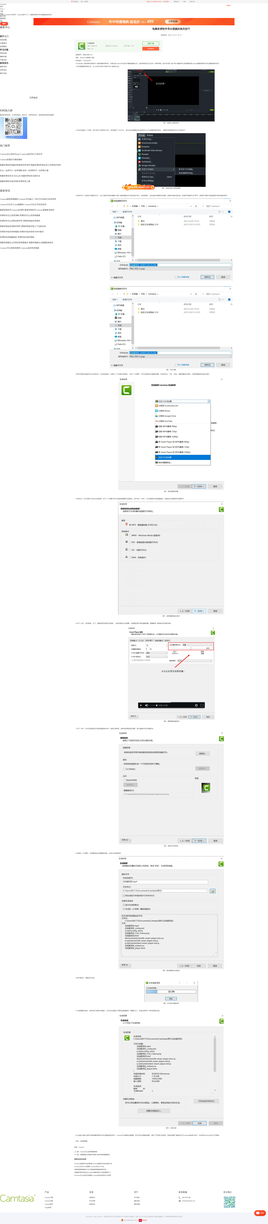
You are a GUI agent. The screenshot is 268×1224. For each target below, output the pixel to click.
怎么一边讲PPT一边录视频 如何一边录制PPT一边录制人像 (24, 170)
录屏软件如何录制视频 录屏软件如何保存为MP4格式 (22, 232)
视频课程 (3, 18)
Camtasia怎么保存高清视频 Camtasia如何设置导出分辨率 (92, 1175)
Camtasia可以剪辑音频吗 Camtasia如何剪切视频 (19, 248)
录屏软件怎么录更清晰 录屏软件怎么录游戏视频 (20, 215)
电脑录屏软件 (104, 63)
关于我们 (137, 1197)
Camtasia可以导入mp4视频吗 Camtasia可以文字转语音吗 (23, 204)
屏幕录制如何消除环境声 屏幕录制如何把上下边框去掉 (23, 226)
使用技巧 (92, 1197)
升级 (1, 14)
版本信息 (3, 73)
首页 (1, 6)
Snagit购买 (48, 1207)
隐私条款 (137, 1201)
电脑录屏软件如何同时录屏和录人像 (15, 181)
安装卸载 (3, 40)
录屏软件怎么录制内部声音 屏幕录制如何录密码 (20, 221)
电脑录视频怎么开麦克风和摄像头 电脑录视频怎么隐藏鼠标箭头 (26, 242)
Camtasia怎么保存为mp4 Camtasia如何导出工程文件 (21, 154)
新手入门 (4, 36)
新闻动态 (92, 1204)
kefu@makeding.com (188, 1201)
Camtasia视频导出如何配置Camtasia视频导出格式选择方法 (93, 1163)
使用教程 (3, 46)
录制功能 (3, 53)
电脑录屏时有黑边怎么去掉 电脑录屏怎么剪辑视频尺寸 (92, 1172)
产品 (1, 9)
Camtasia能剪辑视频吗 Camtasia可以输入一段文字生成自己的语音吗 (28, 199)
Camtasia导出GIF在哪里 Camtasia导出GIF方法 (89, 1166)
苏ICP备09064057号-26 (131, 1220)
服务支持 (3, 16)
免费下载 (150, 43)
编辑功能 (3, 56)
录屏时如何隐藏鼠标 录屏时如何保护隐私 (17, 237)
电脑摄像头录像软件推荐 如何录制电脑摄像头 (95, 1154)
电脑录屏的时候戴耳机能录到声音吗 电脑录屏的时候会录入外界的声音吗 (30, 165)
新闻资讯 (4, 63)
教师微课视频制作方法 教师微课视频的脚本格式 (90, 1169)
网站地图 (137, 1204)
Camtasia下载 (49, 1197)
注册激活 (3, 43)
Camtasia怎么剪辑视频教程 (88, 1151)
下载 (1, 11)
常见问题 (4, 50)
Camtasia (3, 4)
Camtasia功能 (49, 1201)
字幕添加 (3, 60)
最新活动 (3, 66)
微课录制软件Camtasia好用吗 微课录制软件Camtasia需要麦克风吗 (27, 210)
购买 (4, 23)
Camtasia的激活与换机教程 (11, 159)
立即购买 (33, 97)
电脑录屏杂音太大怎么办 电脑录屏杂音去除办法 (20, 176)
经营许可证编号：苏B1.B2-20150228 (135, 1216)
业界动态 (3, 70)
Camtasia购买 (49, 1204)
